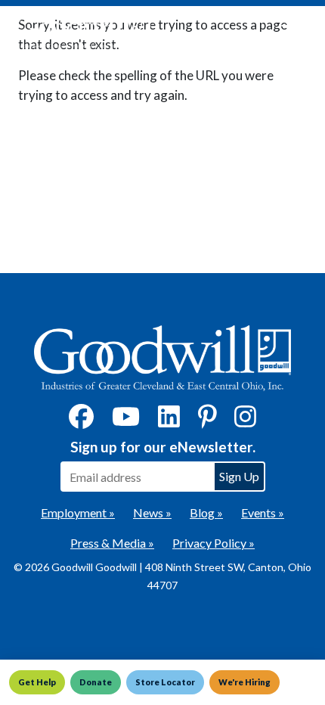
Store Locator (165, 682)
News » (152, 512)
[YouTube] (126, 421)
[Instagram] (245, 421)
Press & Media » (112, 543)
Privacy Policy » (213, 543)
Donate (95, 682)
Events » (262, 512)
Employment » (78, 512)
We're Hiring (244, 682)
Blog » (206, 512)
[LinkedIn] (169, 421)
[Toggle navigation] (290, 31)
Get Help (37, 682)
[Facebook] (81, 421)
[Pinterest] (207, 421)
